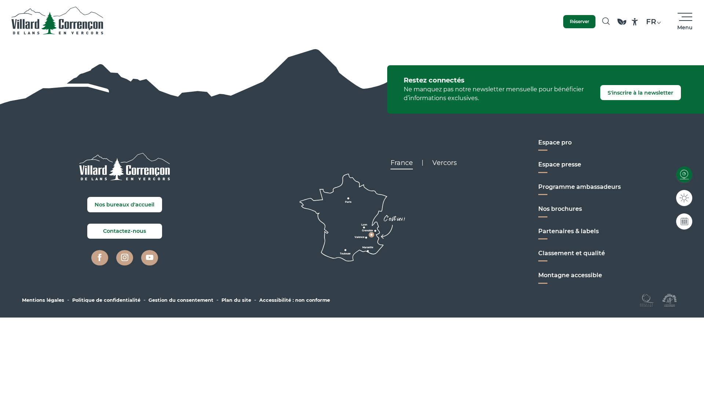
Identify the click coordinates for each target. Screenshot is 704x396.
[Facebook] (100, 258)
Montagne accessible (570, 275)
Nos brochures (560, 208)
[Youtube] (150, 258)
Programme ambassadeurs (579, 186)
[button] (605, 22)
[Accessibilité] (634, 21)
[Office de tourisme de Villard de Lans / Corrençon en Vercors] (57, 22)
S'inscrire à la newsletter (640, 92)
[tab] (402, 162)
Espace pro (555, 142)
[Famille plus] (669, 299)
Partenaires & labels (568, 231)
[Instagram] (125, 258)
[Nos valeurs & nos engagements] (621, 25)
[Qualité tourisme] (647, 299)
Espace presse (559, 164)
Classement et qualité (571, 253)
